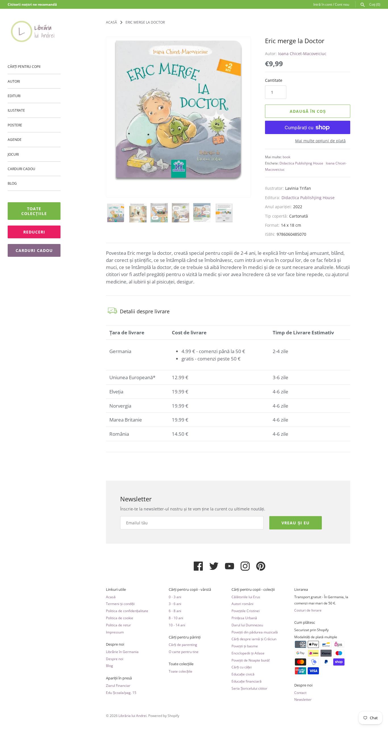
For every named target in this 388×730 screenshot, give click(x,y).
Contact (300, 692)
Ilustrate (16, 110)
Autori (14, 81)
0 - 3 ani (175, 597)
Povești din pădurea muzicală (254, 632)
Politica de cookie (119, 618)
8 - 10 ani (176, 618)
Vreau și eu (295, 522)
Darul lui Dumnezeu (247, 625)
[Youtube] (229, 568)
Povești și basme (244, 646)
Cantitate (273, 80)
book (286, 157)
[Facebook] (198, 568)
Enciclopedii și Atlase (247, 653)
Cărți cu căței (241, 667)
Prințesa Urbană (244, 618)
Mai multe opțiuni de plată (320, 140)
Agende (15, 139)
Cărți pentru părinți (185, 637)
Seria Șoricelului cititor (249, 688)
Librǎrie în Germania (122, 651)
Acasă (111, 597)
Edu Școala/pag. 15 (121, 692)
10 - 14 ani (177, 625)
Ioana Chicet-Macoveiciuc (302, 53)
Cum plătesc (304, 622)
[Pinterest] (260, 568)
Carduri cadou (21, 168)
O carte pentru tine (184, 651)
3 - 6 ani (175, 603)
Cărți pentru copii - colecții (253, 589)
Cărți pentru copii (24, 66)
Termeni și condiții (120, 603)
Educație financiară (246, 681)
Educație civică (243, 674)
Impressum (115, 632)
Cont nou (342, 4)
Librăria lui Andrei (132, 715)
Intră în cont (322, 4)
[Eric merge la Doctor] (178, 109)
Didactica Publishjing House (301, 163)
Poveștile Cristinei (245, 610)
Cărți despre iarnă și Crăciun (253, 639)
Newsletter (303, 699)
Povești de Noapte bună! (250, 660)
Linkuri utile (116, 589)
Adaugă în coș (308, 111)
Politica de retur (118, 625)
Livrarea (301, 589)
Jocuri (13, 154)
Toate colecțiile (34, 211)
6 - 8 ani (175, 610)
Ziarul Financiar (118, 685)
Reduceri (34, 232)
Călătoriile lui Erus (245, 597)
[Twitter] (213, 568)
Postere (15, 125)
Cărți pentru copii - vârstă (190, 589)
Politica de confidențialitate (127, 610)
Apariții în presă (119, 678)
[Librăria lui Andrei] (34, 31)
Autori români (242, 603)
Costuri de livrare (308, 610)
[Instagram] (245, 568)
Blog (12, 183)
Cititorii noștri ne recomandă (32, 4)
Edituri (14, 95)
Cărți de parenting (183, 644)
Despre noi (115, 644)
